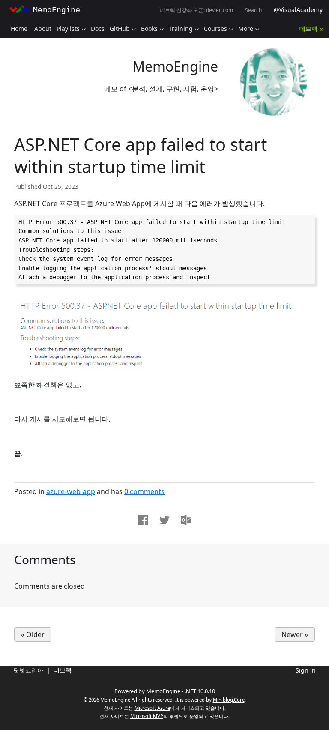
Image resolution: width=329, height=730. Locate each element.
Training (181, 28)
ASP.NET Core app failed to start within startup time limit (140, 155)
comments (144, 491)
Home (19, 28)
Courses (215, 28)
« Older (33, 634)
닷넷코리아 (28, 670)
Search (253, 10)
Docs (98, 28)
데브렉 (308, 28)
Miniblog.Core (229, 700)
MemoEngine (175, 66)
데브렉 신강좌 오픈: (196, 10)
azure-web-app (70, 491)
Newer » (294, 634)
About (42, 28)
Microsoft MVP (146, 716)
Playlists (68, 28)
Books (149, 28)
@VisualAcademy (298, 10)
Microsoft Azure (152, 708)
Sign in (306, 670)
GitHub (120, 28)
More (245, 28)
